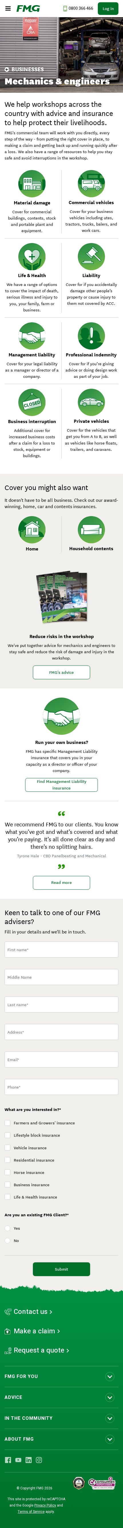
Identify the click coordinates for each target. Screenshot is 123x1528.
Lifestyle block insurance (37, 1135)
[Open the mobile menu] (8, 8)
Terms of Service (31, 1511)
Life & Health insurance (35, 1197)
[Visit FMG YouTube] (18, 1460)
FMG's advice (61, 672)
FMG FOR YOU (21, 1376)
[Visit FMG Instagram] (38, 1460)
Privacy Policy (45, 1505)
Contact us (30, 1312)
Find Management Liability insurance (61, 784)
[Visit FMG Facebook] (8, 1460)
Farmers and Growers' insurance (44, 1123)
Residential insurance (34, 1160)
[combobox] (61, 1032)
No (16, 1240)
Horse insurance (29, 1172)
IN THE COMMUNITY (29, 1418)
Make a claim (34, 1331)
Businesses (27, 69)
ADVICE (13, 1397)
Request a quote (39, 1351)
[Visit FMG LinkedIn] (28, 1460)
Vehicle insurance (30, 1147)
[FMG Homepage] (28, 8)
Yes (17, 1228)
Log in (108, 8)
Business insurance (31, 1184)
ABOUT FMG (19, 1439)
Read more (61, 882)
